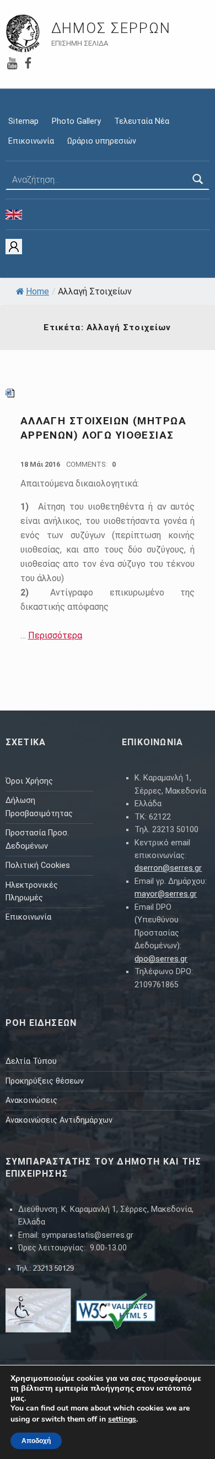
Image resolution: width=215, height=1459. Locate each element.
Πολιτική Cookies (38, 865)
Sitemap (23, 121)
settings (122, 1419)
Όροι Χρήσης (29, 781)
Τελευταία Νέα (141, 121)
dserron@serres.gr (168, 868)
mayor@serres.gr (166, 894)
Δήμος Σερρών (111, 28)
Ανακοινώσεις (31, 1100)
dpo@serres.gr (161, 959)
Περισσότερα (55, 635)
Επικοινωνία (31, 141)
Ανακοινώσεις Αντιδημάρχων (59, 1120)
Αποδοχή (36, 1440)
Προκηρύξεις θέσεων (45, 1081)
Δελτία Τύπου (31, 1061)
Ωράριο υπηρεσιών (101, 141)
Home (37, 291)
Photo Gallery (76, 121)
